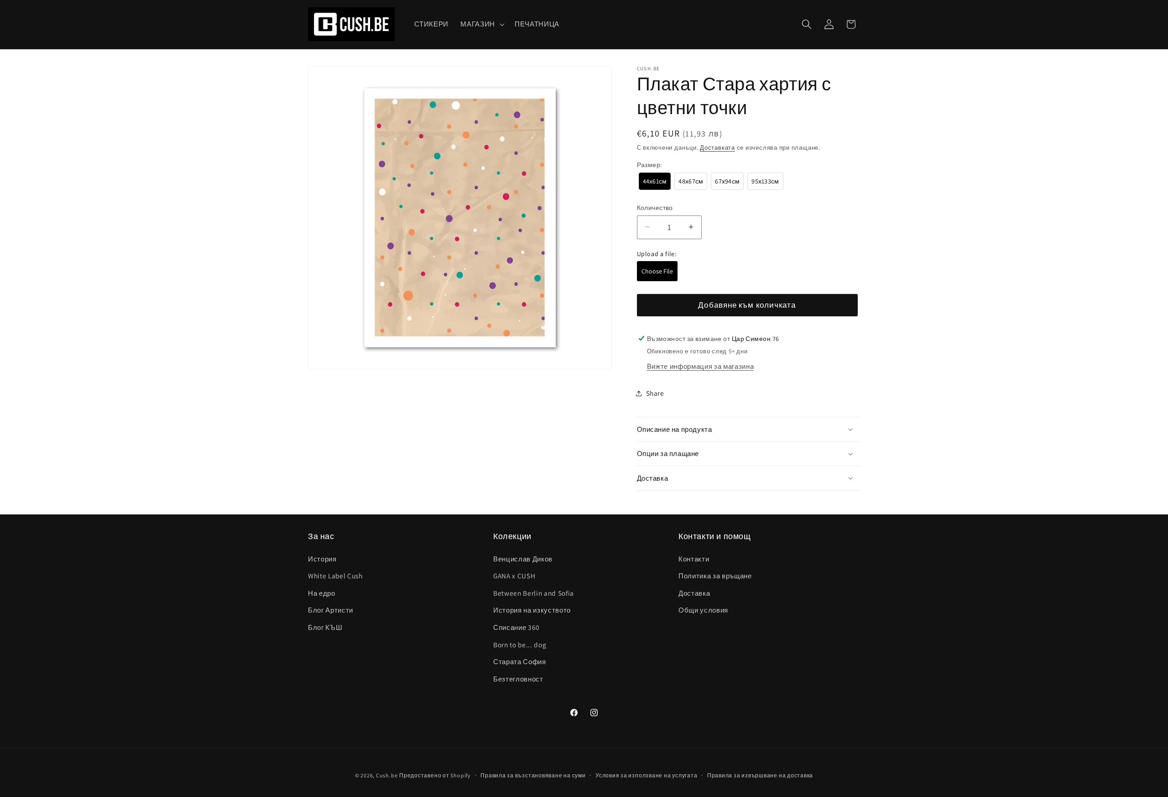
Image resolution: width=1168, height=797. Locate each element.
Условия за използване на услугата (646, 775)
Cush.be (386, 775)
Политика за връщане (715, 575)
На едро (321, 593)
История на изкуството (532, 609)
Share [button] (655, 393)
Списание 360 (516, 627)
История (322, 558)
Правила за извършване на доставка (760, 775)
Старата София (519, 661)
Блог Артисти (330, 609)
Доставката (717, 147)
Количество (655, 207)
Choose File (657, 271)
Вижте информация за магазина (700, 366)
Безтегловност (518, 678)
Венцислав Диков (523, 558)
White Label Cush (335, 575)
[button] (481, 24)
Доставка (694, 593)
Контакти (693, 558)
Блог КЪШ (325, 627)
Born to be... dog (519, 644)
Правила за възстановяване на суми (532, 775)
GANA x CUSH (514, 575)
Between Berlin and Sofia (533, 593)
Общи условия (703, 609)
